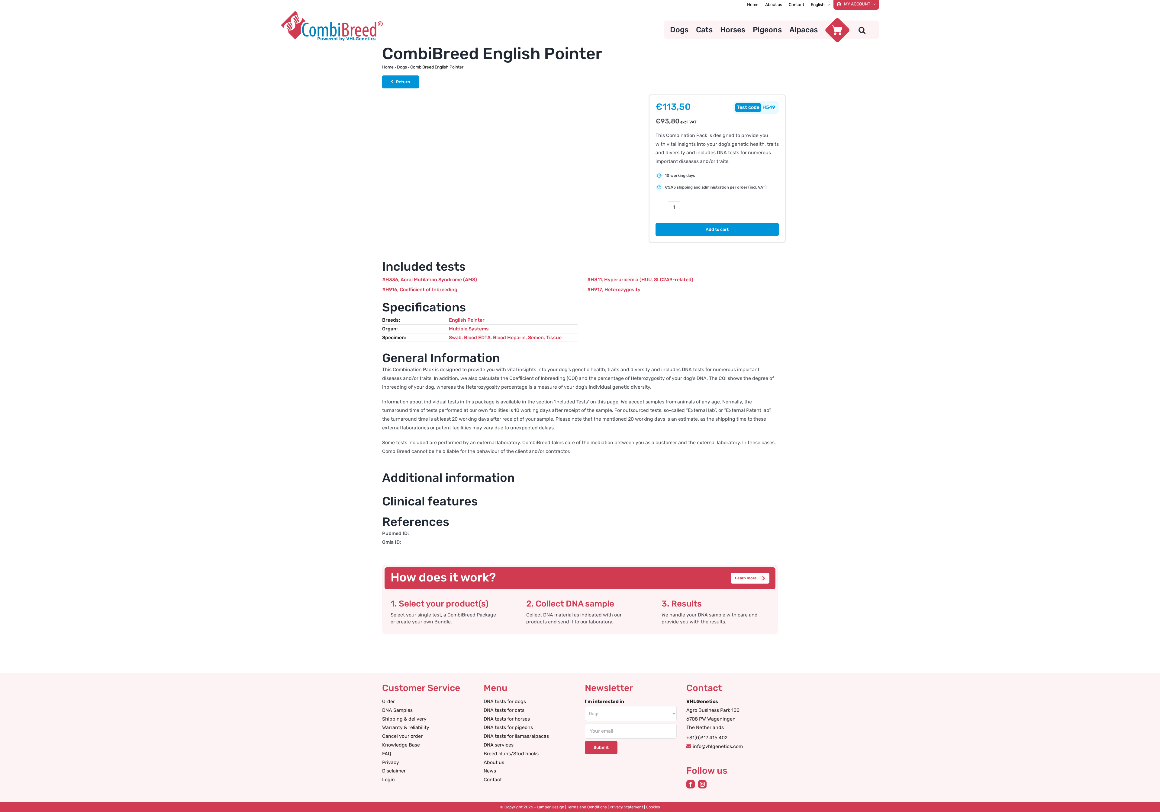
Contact (493, 779)
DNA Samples (397, 710)
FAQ (386, 753)
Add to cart (717, 229)
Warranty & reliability (405, 727)
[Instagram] (702, 784)
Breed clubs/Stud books (511, 753)
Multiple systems (469, 329)
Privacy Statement (626, 807)
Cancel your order (402, 736)
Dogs (402, 67)
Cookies (653, 807)
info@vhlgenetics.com (718, 746)
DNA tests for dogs (505, 701)
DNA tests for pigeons (508, 727)
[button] (862, 30)
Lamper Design (550, 807)
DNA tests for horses (507, 719)
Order (388, 701)
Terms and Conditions (587, 807)
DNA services (499, 745)
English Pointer (467, 320)
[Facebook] (690, 784)
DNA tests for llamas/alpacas (516, 736)
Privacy (390, 762)
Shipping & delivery (404, 719)
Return (403, 81)
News (490, 771)
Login (388, 779)
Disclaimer (394, 771)
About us (494, 762)
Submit (601, 747)
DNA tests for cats (504, 710)
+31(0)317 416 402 (706, 737)
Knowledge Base (401, 745)
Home (388, 67)
